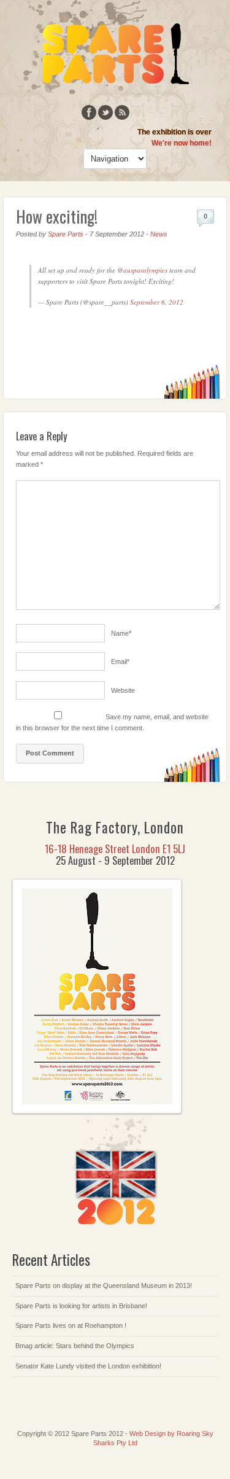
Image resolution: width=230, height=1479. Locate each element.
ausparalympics (145, 270)
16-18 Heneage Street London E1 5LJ (115, 848)
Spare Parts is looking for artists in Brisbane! (81, 1305)
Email (120, 661)
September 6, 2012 (156, 301)
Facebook (89, 112)
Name (121, 633)
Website (123, 690)
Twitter (105, 112)
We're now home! (181, 143)
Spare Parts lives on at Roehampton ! (70, 1325)
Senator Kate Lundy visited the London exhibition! (88, 1366)
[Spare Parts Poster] (97, 1111)
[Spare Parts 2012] (106, 91)
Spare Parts (65, 234)
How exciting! (57, 216)
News (158, 234)
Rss (122, 112)
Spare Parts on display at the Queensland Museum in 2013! (103, 1285)
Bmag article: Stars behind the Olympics (74, 1345)
